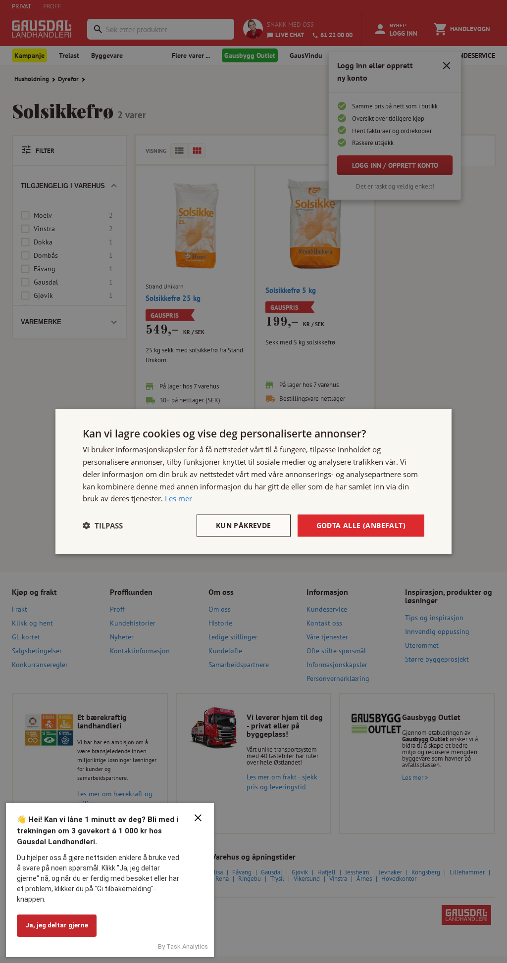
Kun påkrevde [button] (243, 525)
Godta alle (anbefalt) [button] (361, 525)
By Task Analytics (183, 946)
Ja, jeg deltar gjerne (56, 925)
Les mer (178, 498)
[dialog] (253, 481)
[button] (103, 525)
